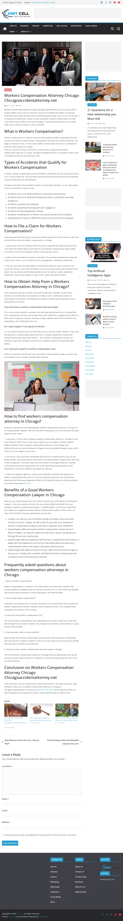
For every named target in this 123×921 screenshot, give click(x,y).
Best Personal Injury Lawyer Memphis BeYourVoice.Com (66, 719)
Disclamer (79, 882)
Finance (35, 26)
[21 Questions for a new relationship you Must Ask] (103, 91)
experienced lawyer (46, 690)
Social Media (91, 26)
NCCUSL (26, 483)
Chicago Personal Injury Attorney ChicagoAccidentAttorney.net (15, 721)
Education (89, 374)
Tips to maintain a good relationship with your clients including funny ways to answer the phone (110, 168)
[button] (16, 31)
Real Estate (62, 26)
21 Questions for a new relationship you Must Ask (101, 114)
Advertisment (80, 892)
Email (5, 810)
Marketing (48, 26)
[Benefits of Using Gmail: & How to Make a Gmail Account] (93, 322)
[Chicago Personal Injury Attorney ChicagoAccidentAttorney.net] (16, 710)
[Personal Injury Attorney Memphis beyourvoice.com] (41, 710)
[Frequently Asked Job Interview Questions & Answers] (93, 150)
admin (20, 105)
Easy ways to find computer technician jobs (110, 303)
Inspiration (76, 26)
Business (24, 26)
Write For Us (80, 887)
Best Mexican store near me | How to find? (22, 742)
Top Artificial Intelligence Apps (43, 2)
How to (13, 26)
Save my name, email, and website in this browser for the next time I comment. (40, 835)
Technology (92, 266)
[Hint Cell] (5, 29)
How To (53, 866)
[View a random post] (118, 29)
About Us (25, 31)
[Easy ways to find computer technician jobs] (93, 305)
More (12, 31)
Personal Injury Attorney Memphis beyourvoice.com (41, 719)
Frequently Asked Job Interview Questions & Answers (110, 148)
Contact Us (79, 872)
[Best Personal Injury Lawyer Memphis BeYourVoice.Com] (67, 710)
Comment (7, 766)
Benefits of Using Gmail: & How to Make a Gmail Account (110, 320)
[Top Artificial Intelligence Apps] (103, 252)
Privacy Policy (80, 877)
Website (5, 822)
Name (5, 799)
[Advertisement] (77, 13)
